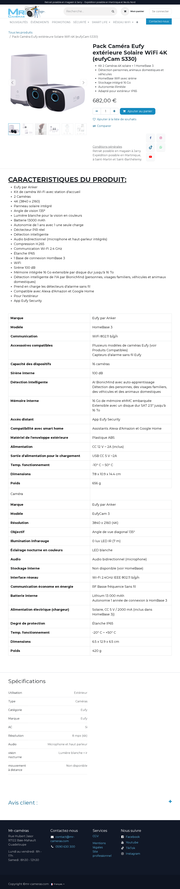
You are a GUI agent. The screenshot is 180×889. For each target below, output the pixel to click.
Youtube (132, 842)
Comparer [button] (104, 126)
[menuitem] (18, 22)
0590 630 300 (65, 846)
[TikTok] (150, 147)
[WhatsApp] (161, 147)
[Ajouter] (114, 111)
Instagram (133, 853)
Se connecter (160, 11)
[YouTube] (150, 156)
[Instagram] (161, 138)
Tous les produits (20, 32)
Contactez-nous (159, 21)
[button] (12, 82)
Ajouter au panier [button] (139, 111)
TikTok (130, 848)
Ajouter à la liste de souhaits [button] (116, 119)
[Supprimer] (97, 111)
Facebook (133, 837)
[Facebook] (150, 138)
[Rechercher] (113, 11)
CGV (96, 836)
